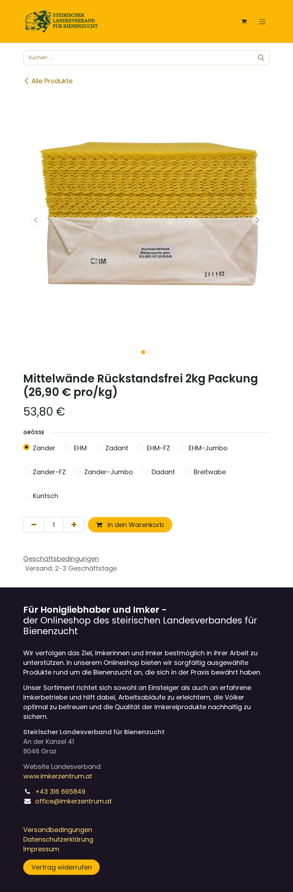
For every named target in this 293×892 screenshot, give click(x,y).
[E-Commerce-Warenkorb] (244, 21)
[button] (35, 219)
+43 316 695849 (60, 791)
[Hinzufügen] (73, 524)
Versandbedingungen (57, 829)
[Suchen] (261, 57)
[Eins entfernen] (33, 524)
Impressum (41, 849)
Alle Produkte (52, 80)
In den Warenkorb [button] (135, 524)
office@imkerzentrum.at (73, 801)
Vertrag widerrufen (61, 867)
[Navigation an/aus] (262, 21)
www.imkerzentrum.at (57, 776)
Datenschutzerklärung (58, 839)
